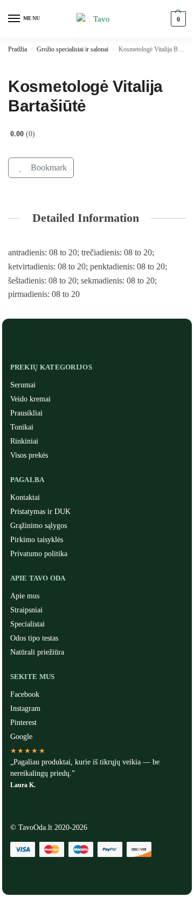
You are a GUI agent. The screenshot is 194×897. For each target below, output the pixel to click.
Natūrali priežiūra (37, 652)
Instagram (25, 708)
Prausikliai (26, 413)
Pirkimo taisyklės (36, 540)
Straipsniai (26, 610)
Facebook (24, 694)
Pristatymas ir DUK (40, 511)
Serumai (23, 385)
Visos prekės (29, 455)
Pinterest (23, 722)
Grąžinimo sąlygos (38, 526)
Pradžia (17, 49)
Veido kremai (30, 399)
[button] (177, 19)
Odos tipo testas (34, 638)
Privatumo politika (38, 554)
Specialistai (27, 624)
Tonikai (21, 427)
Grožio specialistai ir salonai (72, 49)
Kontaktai (25, 497)
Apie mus (24, 596)
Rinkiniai (24, 441)
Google (21, 737)
